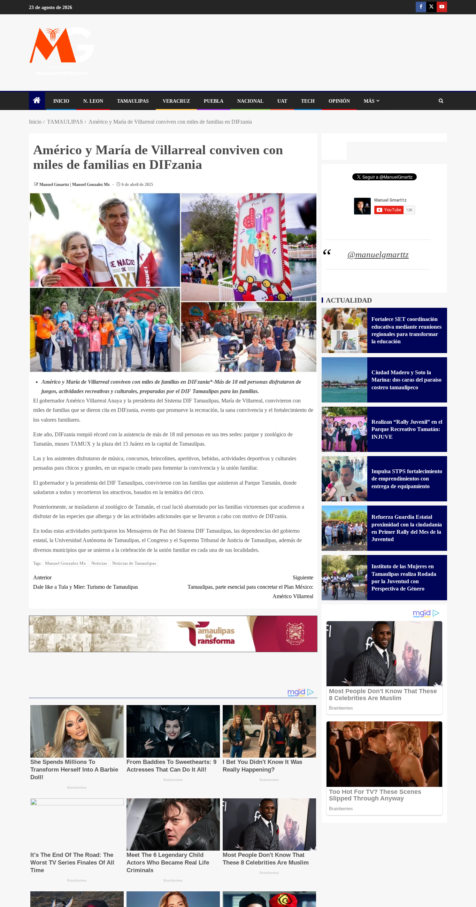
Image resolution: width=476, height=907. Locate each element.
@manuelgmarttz (378, 254)
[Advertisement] (173, 672)
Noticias (99, 563)
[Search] (441, 101)
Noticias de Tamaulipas (134, 563)
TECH (308, 101)
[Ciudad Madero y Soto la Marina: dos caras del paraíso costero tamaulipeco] (344, 379)
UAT (282, 101)
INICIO (61, 101)
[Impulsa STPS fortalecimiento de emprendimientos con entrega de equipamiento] (344, 478)
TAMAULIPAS (133, 101)
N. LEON (93, 101)
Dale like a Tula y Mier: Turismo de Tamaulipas (85, 582)
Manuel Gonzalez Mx (65, 563)
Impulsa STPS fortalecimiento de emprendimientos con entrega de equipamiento (406, 478)
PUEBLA (213, 101)
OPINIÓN (339, 101)
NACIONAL (250, 101)
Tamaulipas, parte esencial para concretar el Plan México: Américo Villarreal (250, 586)
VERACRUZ (176, 101)
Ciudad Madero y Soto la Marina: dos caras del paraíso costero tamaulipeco (406, 379)
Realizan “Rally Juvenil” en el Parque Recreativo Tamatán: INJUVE (406, 429)
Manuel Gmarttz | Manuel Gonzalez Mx (75, 184)
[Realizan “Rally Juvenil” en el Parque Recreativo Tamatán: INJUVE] (344, 429)
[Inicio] (37, 100)
